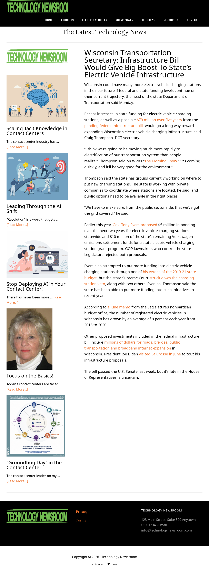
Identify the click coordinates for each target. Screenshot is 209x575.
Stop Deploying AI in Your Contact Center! (36, 286)
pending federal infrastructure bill (113, 125)
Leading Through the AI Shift (34, 208)
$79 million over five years (159, 119)
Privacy (81, 511)
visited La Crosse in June (160, 354)
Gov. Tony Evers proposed (135, 224)
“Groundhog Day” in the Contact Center (34, 465)
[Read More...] (17, 147)
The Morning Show (161, 161)
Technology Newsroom (37, 6)
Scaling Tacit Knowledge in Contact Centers (37, 130)
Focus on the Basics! (30, 375)
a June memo (119, 307)
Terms (81, 520)
